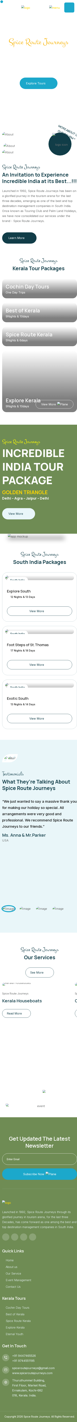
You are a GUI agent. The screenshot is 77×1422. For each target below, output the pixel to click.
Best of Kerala (23, 310)
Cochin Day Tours (27, 286)
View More (48, 404)
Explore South (19, 591)
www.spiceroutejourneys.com (32, 1373)
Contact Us (13, 1286)
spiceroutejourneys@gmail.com (33, 1368)
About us (11, 1267)
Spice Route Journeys (15, 993)
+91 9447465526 (24, 1355)
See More (37, 972)
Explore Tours (35, 83)
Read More (14, 1013)
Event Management (18, 1280)
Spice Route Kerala (29, 334)
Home (10, 1260)
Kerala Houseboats (22, 1001)
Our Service (13, 1273)
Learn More (16, 238)
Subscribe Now (33, 1174)
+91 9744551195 (23, 1360)
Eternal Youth (14, 1334)
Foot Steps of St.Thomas (28, 644)
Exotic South (17, 698)
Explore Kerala (23, 400)
